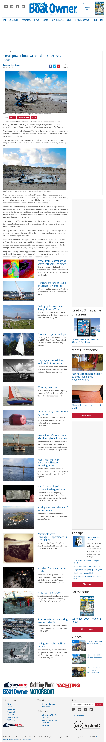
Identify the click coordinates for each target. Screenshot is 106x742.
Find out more (87, 629)
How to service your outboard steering (94, 642)
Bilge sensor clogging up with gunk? (87, 570)
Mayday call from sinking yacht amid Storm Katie (50, 362)
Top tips (77, 533)
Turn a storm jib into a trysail (52, 334)
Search (99, 704)
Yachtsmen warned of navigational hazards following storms (49, 462)
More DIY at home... (86, 350)
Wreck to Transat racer (49, 592)
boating (13, 117)
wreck (34, 117)
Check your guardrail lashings (85, 573)
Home (6, 52)
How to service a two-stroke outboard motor (93, 670)
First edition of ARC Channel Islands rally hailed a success (52, 437)
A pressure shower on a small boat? (87, 566)
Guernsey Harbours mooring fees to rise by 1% (52, 621)
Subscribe (86, 4)
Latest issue (80, 592)
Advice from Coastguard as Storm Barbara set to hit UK (51, 262)
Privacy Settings (26, 739)
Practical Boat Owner (11, 65)
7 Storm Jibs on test (47, 387)
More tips (87, 584)
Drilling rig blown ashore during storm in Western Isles (52, 308)
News (12, 52)
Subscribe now (78, 716)
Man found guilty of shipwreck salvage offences (52, 488)
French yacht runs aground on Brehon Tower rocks (51, 284)
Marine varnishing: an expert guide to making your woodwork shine (87, 376)
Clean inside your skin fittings (93, 538)
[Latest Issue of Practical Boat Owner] (99, 8)
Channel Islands (23, 117)
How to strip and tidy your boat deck (94, 656)
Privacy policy (15, 739)
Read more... (87, 416)
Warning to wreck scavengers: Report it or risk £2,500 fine (52, 537)
